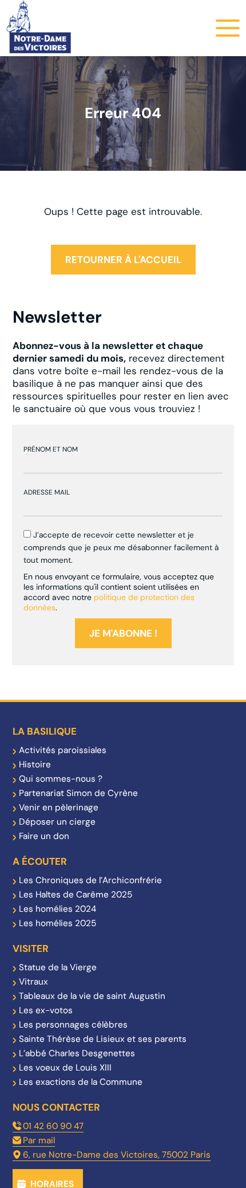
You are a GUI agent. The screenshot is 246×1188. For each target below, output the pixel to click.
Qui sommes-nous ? (60, 779)
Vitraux (33, 981)
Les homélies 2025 (57, 923)
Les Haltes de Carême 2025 (75, 894)
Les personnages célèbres (73, 1024)
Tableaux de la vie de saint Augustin (92, 996)
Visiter (31, 948)
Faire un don (44, 836)
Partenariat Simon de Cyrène (78, 793)
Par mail (39, 1140)
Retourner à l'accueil (123, 259)
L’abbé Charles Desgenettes (77, 1053)
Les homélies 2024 (57, 909)
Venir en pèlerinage (58, 807)
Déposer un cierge (57, 822)
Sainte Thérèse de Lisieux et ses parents (103, 1039)
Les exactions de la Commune (80, 1082)
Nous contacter (56, 1107)
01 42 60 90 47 (53, 1126)
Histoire (35, 764)
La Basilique (45, 731)
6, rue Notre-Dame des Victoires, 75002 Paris (117, 1154)
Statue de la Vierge (58, 967)
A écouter (40, 861)
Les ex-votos (46, 1010)
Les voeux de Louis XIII (65, 1067)
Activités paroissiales (62, 750)
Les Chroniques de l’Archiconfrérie (90, 880)
